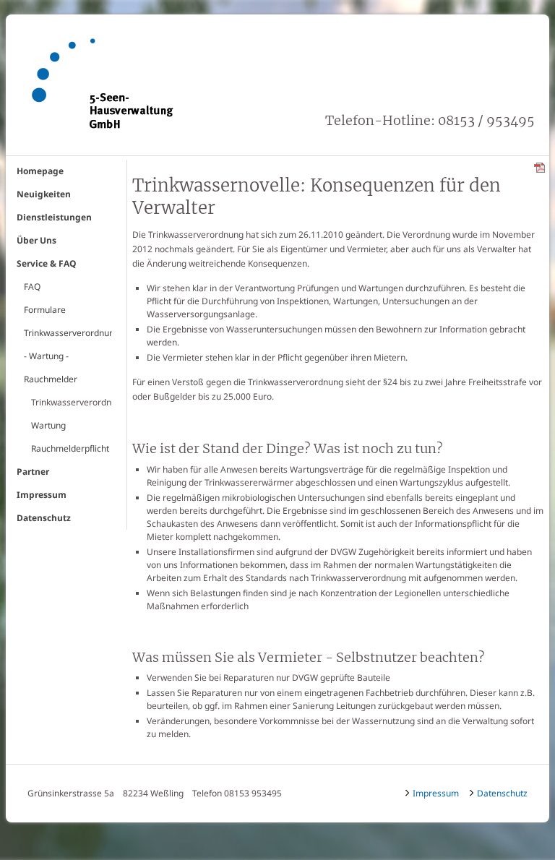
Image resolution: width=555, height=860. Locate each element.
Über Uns (36, 240)
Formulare (45, 310)
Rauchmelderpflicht (70, 448)
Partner (33, 471)
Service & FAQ (47, 263)
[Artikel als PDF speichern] (540, 166)
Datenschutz (44, 518)
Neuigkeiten (44, 194)
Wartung (48, 425)
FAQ (32, 286)
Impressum (41, 495)
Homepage (40, 171)
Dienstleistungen (54, 217)
